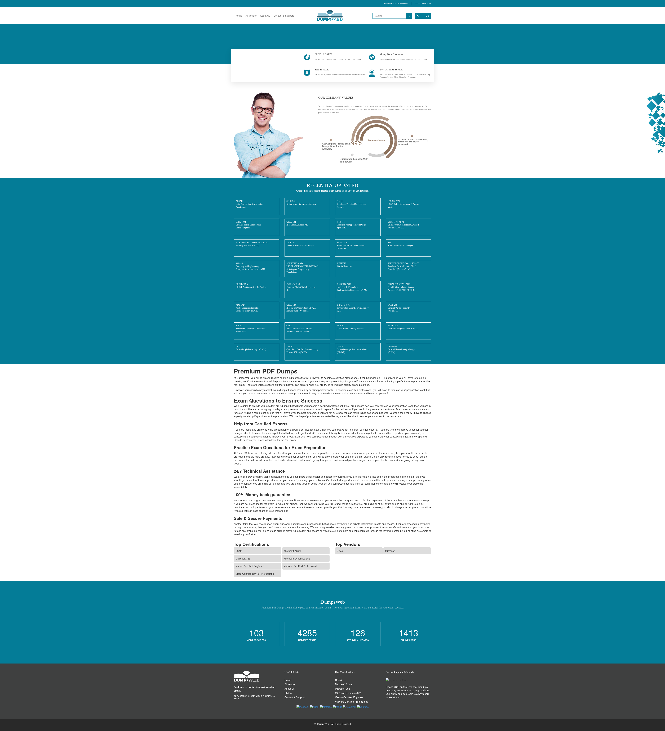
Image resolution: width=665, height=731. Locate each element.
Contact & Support (284, 15)
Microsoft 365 (243, 558)
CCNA (239, 551)
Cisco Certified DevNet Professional (255, 573)
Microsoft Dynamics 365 (297, 558)
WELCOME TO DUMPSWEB (396, 3)
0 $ (427, 15)
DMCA (288, 693)
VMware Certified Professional (300, 566)
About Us (265, 15)
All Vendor (251, 15)
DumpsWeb (323, 724)
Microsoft (390, 551)
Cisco (340, 551)
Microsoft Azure (292, 551)
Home (239, 15)
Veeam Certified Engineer (250, 566)
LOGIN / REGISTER (422, 3)
